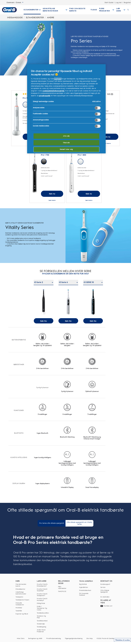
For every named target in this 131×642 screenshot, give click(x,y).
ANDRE (50, 17)
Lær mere (107, 143)
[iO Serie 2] (43, 303)
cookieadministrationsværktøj (53, 91)
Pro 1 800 (82, 155)
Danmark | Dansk (14, 2)
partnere (58, 79)
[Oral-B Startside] (9, 9)
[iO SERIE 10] (93, 303)
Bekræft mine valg (66, 149)
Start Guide (109, 2)
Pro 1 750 (45, 155)
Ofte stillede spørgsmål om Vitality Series (79, 523)
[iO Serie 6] (68, 303)
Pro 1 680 (100, 98)
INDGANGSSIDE (15, 17)
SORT (44, 161)
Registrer (127, 2)
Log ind (118, 2)
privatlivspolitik (44, 96)
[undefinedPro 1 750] (35, 171)
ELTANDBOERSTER (35, 17)
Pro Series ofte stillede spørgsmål (51, 523)
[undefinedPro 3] (16, 114)
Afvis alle (66, 136)
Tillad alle (66, 143)
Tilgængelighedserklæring (73, 638)
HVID (25, 105)
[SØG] (128, 9)
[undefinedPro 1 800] (71, 171)
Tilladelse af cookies (122, 640)
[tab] (52, 523)
